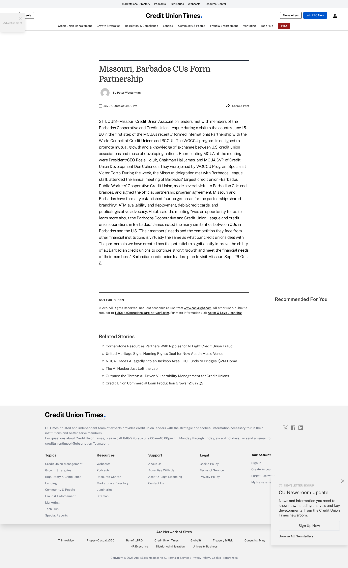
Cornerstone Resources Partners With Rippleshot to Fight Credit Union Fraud (169, 346)
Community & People (60, 489)
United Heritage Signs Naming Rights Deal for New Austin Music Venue (164, 353)
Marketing (52, 502)
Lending (51, 483)
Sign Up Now (309, 526)
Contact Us (156, 483)
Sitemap (103, 496)
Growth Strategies (58, 470)
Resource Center (215, 3)
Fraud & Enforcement (60, 496)
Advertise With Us (161, 470)
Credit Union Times (166, 540)
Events (26, 15)
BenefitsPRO (134, 540)
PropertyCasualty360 (100, 540)
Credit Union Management (64, 464)
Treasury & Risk (223, 540)
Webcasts (194, 3)
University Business (205, 546)
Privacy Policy (210, 476)
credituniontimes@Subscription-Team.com (76, 443)
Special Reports (56, 515)
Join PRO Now (315, 15)
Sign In (256, 463)
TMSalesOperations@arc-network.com (142, 312)
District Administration (170, 546)
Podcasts (160, 3)
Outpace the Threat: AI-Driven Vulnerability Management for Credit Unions (167, 376)
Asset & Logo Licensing (165, 476)
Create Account (262, 469)
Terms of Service (212, 470)
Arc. (136, 557)
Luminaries (177, 3)
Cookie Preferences (225, 557)
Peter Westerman (129, 92)
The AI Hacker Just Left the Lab (132, 368)
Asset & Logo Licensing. (225, 312)
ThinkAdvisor (66, 540)
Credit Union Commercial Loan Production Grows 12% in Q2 (154, 383)
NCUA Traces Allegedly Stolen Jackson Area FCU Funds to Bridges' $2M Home (171, 361)
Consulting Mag (254, 540)
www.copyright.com (197, 308)
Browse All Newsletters (296, 536)
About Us (155, 464)
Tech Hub (52, 509)
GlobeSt (196, 540)
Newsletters (291, 15)
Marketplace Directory (136, 3)
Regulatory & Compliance (63, 476)
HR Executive (139, 546)
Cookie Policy (209, 464)
